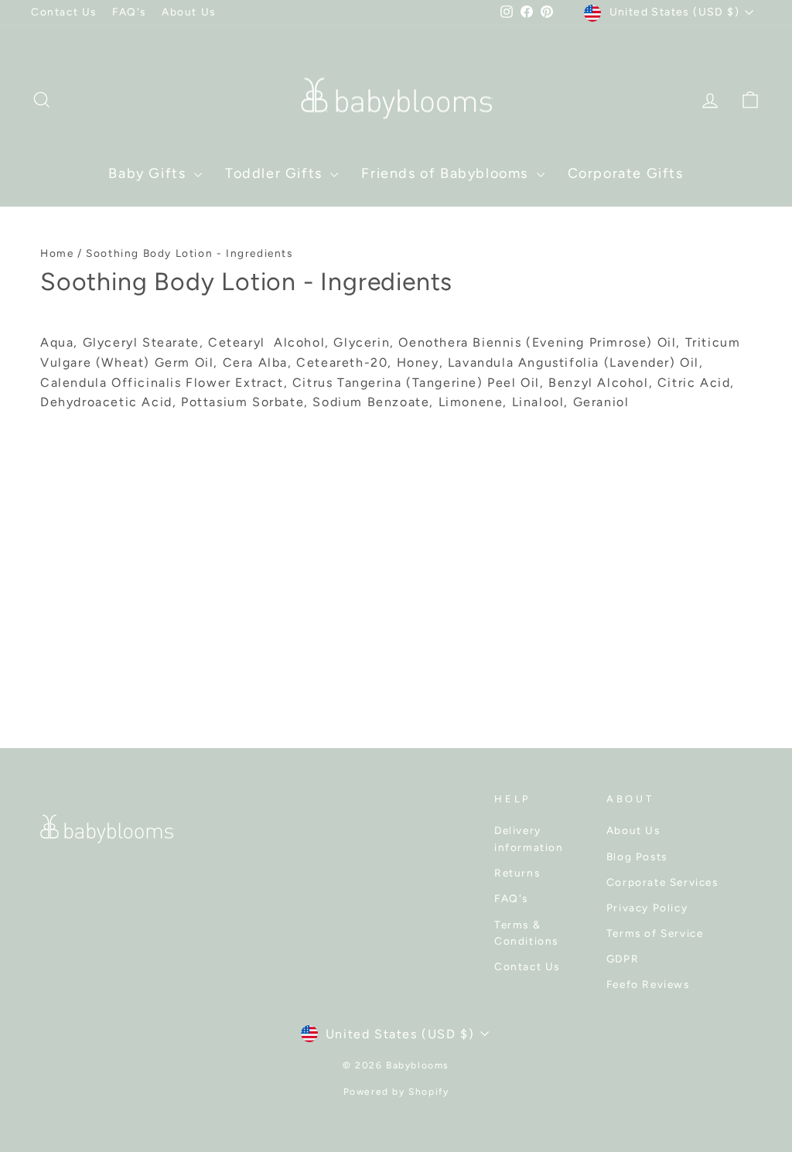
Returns (517, 873)
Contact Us (64, 11)
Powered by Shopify (396, 1091)
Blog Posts (636, 856)
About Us (189, 11)
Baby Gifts (149, 173)
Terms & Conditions (526, 933)
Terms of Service (655, 933)
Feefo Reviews (648, 984)
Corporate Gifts (626, 173)
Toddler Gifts (275, 173)
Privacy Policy (647, 907)
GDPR (622, 958)
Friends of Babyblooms (446, 173)
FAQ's (129, 11)
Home (56, 253)
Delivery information (529, 838)
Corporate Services (662, 882)
